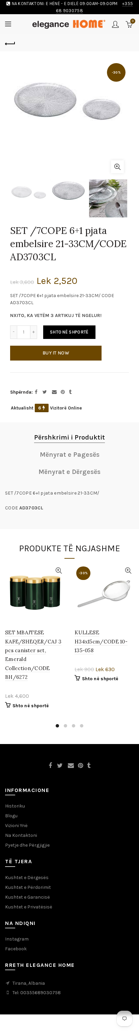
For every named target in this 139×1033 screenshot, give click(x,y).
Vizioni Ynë (16, 825)
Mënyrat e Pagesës (70, 454)
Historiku (15, 806)
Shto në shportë (69, 332)
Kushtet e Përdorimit (28, 887)
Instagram (17, 939)
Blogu (11, 816)
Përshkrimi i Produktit (69, 437)
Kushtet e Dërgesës (27, 877)
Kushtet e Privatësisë (28, 907)
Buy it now (56, 353)
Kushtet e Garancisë (27, 897)
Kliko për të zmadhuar (117, 166)
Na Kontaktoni (21, 835)
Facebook (16, 949)
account (115, 24)
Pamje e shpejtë (58, 571)
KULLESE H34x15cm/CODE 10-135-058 (101, 641)
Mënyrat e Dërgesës (69, 472)
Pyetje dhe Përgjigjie (27, 845)
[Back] (10, 43)
